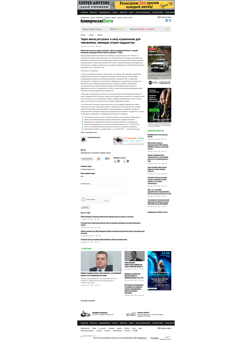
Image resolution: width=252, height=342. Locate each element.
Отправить (85, 207)
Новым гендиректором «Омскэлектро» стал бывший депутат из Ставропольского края (158, 158)
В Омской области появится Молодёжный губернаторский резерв (104, 239)
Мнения (114, 17)
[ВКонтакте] (106, 158)
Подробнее (142, 338)
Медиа (93, 17)
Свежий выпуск (85, 17)
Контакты (107, 330)
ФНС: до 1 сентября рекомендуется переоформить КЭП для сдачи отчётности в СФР (159, 192)
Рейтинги (120, 17)
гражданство (85, 153)
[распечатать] (98, 160)
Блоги (125, 17)
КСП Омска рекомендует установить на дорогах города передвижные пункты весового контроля (134, 289)
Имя (82, 176)
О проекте (99, 330)
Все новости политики (88, 300)
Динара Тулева (105, 153)
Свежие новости (156, 131)
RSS (134, 330)
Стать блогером (117, 330)
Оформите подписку (99, 313)
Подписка (127, 330)
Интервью (107, 17)
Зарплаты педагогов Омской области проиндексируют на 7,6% (134, 276)
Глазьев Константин (94, 137)
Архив (130, 17)
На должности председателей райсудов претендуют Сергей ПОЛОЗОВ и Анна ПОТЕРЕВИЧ (158, 202)
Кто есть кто (99, 17)
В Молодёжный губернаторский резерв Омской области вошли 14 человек (107, 217)
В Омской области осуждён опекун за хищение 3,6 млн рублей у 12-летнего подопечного (157, 180)
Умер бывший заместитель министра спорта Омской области (157, 169)
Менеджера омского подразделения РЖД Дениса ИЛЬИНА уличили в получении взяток (158, 146)
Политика (86, 249)
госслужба (95, 153)
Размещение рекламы (87, 330)
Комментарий (85, 183)
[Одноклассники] (108, 158)
